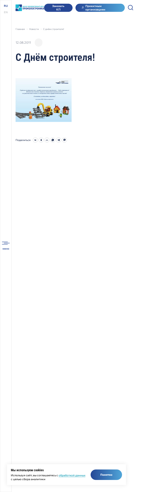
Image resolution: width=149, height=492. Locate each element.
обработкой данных (72, 475)
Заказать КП (58, 7)
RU (6, 6)
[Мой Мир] (46, 140)
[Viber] (64, 140)
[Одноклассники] (41, 140)
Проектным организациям (95, 7)
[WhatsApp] (52, 140)
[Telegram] (58, 140)
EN (6, 12)
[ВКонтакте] (35, 140)
